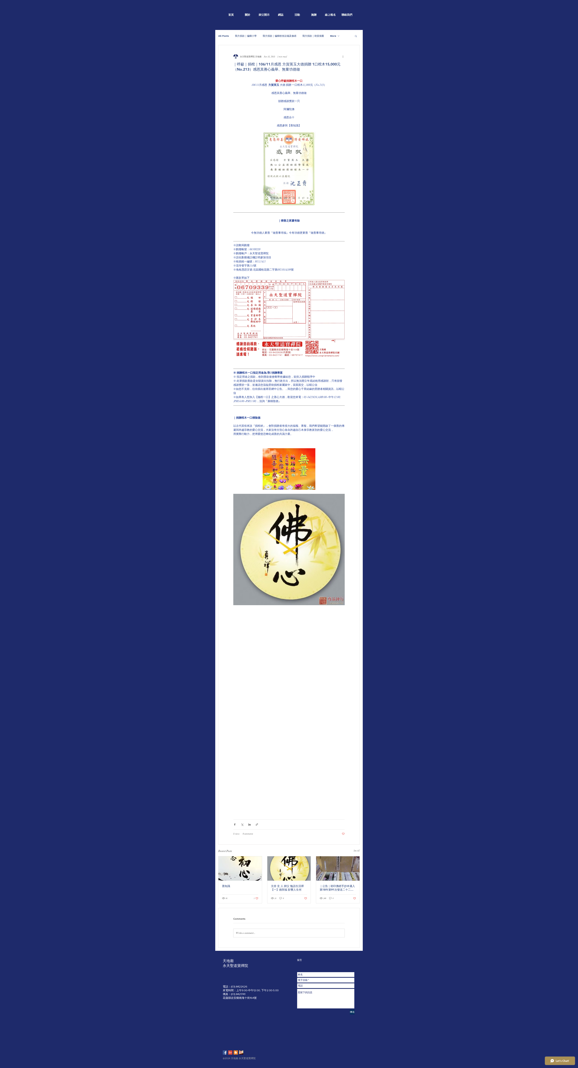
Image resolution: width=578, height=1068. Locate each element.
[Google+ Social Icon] (230, 1052)
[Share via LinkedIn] (249, 824)
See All (357, 850)
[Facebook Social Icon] (225, 1052)
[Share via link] (256, 824)
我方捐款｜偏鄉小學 (246, 35)
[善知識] (240, 868)
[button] (355, 36)
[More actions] (343, 56)
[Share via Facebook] (234, 824)
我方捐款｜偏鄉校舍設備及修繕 (279, 35)
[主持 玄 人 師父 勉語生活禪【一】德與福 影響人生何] (289, 868)
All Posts (223, 35)
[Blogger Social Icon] (236, 1052)
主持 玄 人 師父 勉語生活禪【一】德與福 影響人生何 (287, 887)
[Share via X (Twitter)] (242, 824)
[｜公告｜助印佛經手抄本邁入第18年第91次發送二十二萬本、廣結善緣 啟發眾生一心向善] (338, 868)
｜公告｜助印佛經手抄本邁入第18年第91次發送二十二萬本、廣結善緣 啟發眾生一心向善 (338, 888)
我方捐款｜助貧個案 (313, 35)
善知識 (226, 886)
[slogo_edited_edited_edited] (241, 1052)
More (333, 35)
